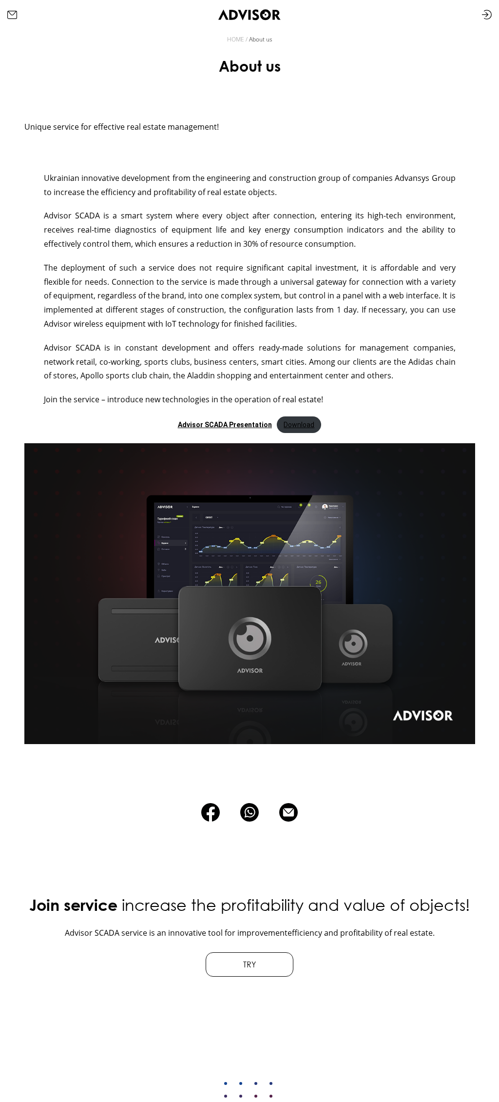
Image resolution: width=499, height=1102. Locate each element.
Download (299, 425)
